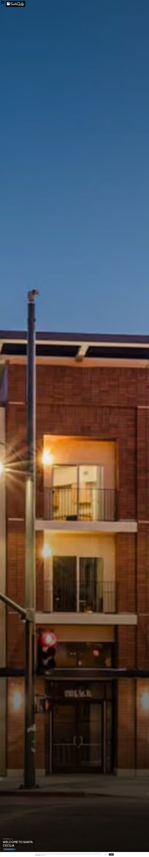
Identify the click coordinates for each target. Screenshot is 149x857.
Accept (111, 854)
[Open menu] (2, 2)
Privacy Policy (37, 855)
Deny (106, 854)
